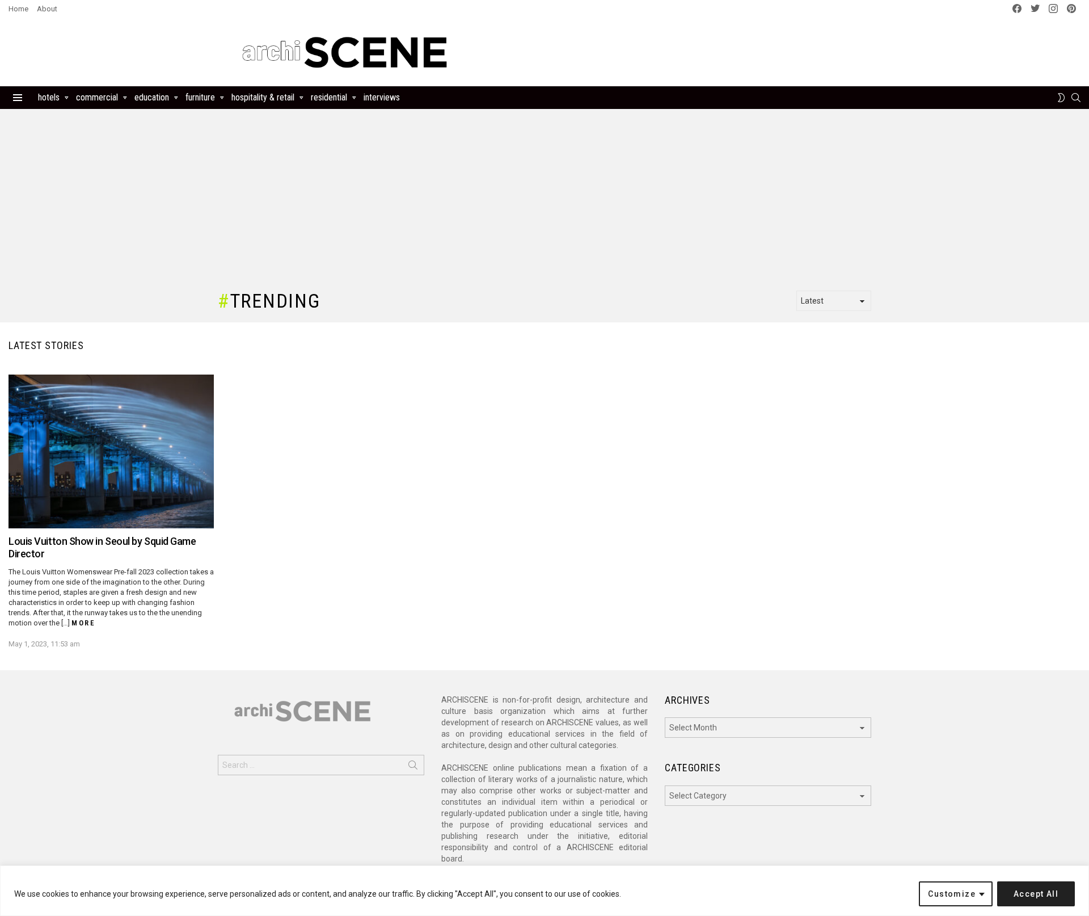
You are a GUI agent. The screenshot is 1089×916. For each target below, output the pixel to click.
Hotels (49, 97)
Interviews (382, 97)
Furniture (200, 97)
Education (151, 97)
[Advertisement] (690, 52)
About (47, 9)
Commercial (97, 97)
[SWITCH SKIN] (1061, 98)
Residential (329, 97)
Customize (952, 893)
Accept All (1036, 893)
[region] (544, 890)
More (83, 623)
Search (413, 767)
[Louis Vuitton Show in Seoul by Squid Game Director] (111, 452)
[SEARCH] (1075, 98)
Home (18, 9)
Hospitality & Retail (262, 97)
